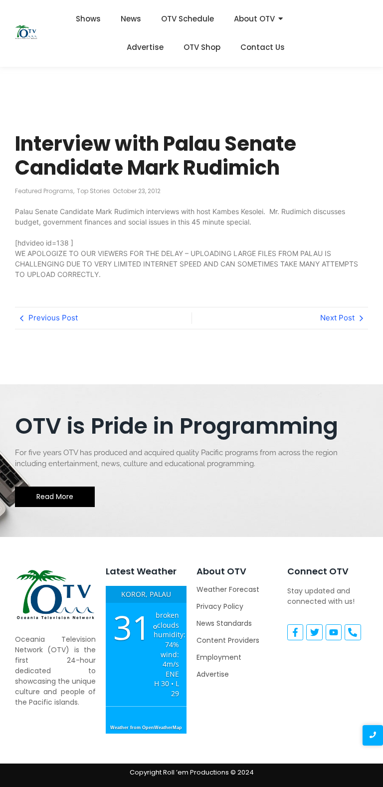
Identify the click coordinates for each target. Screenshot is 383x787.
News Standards (224, 623)
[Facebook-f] (295, 632)
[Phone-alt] (353, 632)
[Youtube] (334, 632)
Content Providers (227, 640)
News (131, 18)
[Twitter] (314, 632)
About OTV (254, 18)
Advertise (145, 47)
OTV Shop (202, 47)
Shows (88, 18)
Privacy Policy (219, 606)
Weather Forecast (227, 589)
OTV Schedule (187, 18)
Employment (218, 657)
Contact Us (262, 47)
